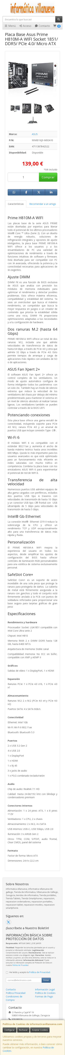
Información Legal (45, 989)
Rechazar (23, 1030)
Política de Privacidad (20, 965)
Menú (12, 26)
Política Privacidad (15, 993)
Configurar (9, 1030)
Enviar (46, 980)
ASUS (35, 134)
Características (16, 203)
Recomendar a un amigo (42, 203)
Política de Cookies (45, 993)
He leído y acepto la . (29, 972)
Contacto (44, 26)
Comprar (48, 177)
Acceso (26, 26)
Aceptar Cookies (40, 1030)
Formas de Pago (44, 996)
